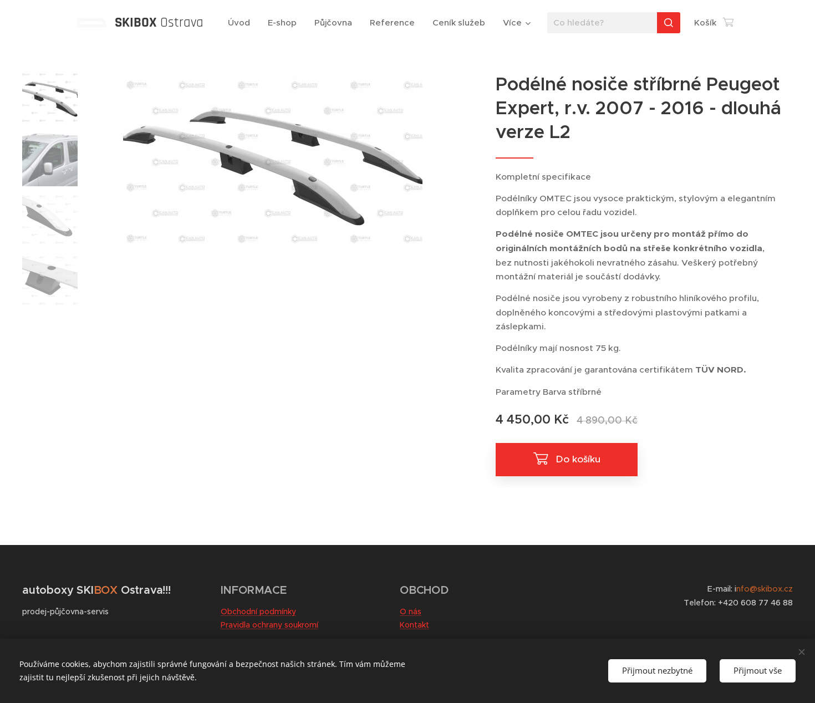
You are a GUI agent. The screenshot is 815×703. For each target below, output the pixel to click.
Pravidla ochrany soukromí (269, 625)
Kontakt (414, 625)
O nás (410, 612)
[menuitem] (242, 23)
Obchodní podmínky (258, 612)
